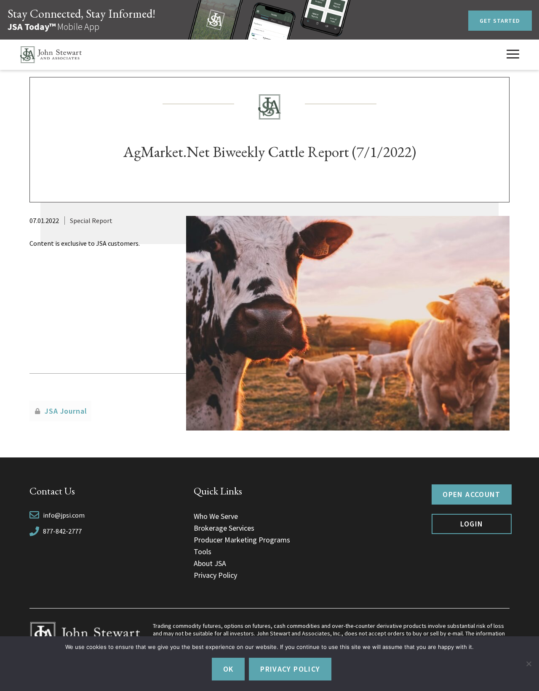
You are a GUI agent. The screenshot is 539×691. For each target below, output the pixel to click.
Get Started (500, 20)
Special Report (91, 220)
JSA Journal (66, 411)
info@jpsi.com (64, 515)
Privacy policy (290, 669)
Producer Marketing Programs (242, 540)
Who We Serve (216, 516)
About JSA (210, 563)
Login (471, 524)
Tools (202, 551)
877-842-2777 (62, 531)
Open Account (471, 494)
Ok (228, 669)
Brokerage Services (224, 528)
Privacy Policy (215, 575)
